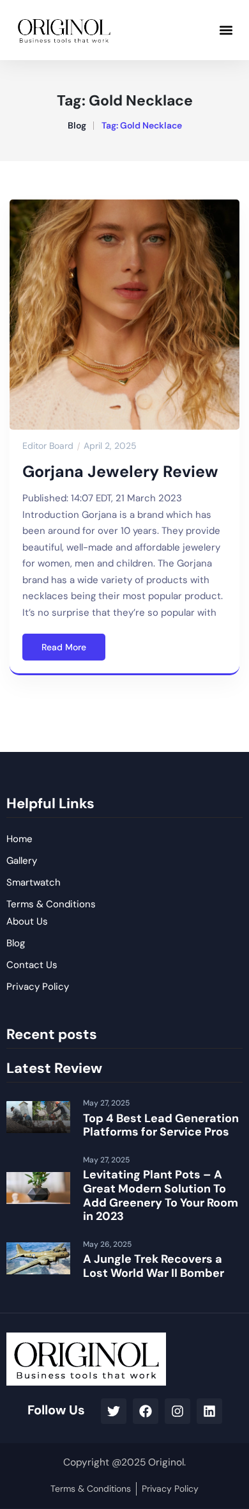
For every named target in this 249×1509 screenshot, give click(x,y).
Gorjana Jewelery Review (120, 471)
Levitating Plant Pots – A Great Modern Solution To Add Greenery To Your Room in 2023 (160, 1195)
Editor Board (47, 445)
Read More (64, 647)
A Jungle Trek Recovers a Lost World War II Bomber (153, 1266)
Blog (77, 125)
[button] (225, 29)
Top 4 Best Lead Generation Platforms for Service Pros (161, 1125)
